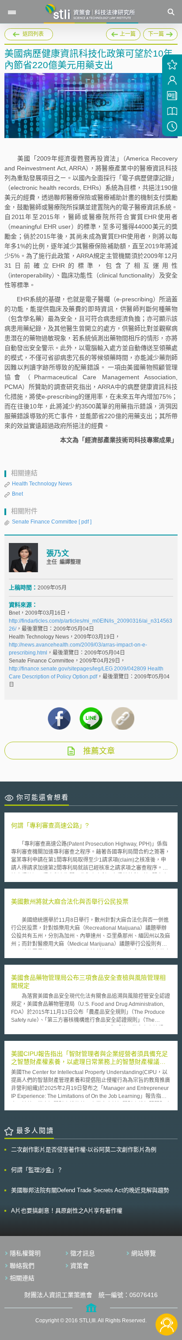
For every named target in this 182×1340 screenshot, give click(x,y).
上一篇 (123, 32)
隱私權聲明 (25, 1253)
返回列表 (33, 34)
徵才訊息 (82, 1253)
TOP (167, 1295)
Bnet (17, 494)
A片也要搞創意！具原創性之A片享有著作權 (66, 1210)
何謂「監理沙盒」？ (37, 1170)
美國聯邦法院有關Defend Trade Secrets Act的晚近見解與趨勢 (90, 1190)
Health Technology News (42, 484)
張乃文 (57, 553)
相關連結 (22, 1278)
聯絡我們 (22, 1265)
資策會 (79, 1265)
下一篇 (160, 32)
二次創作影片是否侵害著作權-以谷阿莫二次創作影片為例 (83, 1149)
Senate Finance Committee (51, 522)
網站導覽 (143, 1253)
